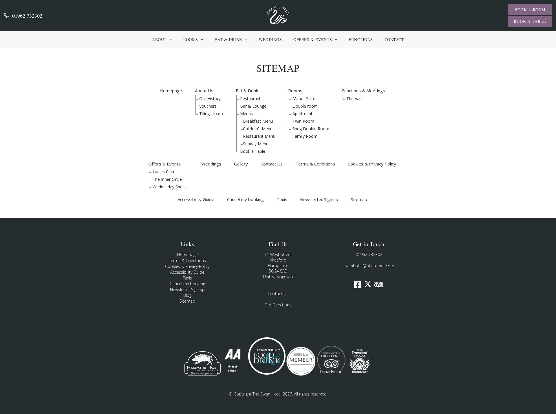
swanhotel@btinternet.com (368, 265)
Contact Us (272, 164)
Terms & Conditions (315, 164)
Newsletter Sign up (319, 199)
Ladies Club (163, 171)
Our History (210, 98)
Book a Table (252, 151)
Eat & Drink (247, 90)
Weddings (211, 164)
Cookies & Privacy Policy (372, 164)
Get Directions (278, 305)
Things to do (211, 113)
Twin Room (303, 121)
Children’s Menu (257, 128)
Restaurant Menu (259, 136)
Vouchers (208, 106)
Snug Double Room (310, 128)
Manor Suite (303, 98)
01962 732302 (27, 15)
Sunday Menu (255, 143)
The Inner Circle (167, 179)
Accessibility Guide (196, 199)
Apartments (303, 113)
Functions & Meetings (363, 90)
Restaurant (250, 98)
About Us (204, 90)
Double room (305, 106)
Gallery (241, 164)
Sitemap (359, 199)
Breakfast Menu (258, 121)
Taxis (282, 199)
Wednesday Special (171, 186)
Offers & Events (164, 164)
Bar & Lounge (253, 106)
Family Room (304, 136)
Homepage (171, 90)
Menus (246, 113)
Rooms (295, 90)
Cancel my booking (245, 199)
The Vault (355, 98)
